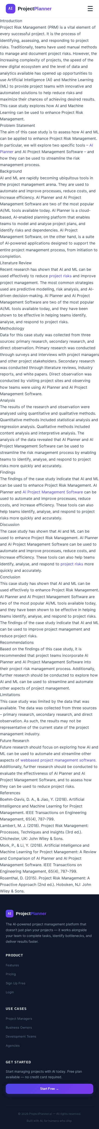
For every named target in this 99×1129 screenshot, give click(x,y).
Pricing (11, 974)
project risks (60, 275)
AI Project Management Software (53, 492)
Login (10, 992)
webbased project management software (57, 760)
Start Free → (49, 1088)
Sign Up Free (15, 983)
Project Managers (19, 1018)
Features (12, 965)
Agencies (13, 1045)
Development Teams (21, 1036)
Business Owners (19, 1027)
